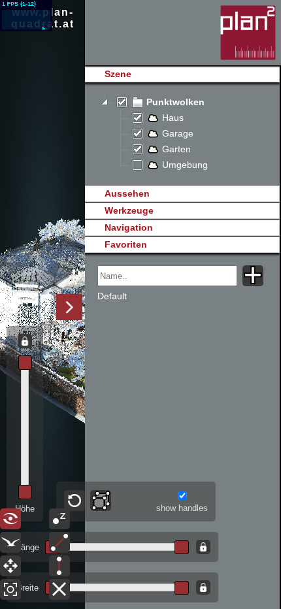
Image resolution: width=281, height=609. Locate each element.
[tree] (182, 134)
